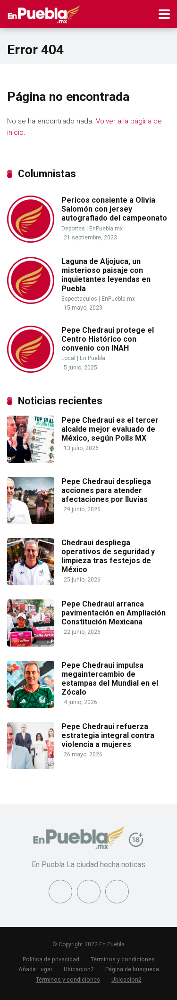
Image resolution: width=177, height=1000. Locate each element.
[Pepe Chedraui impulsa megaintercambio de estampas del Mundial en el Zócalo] (30, 705)
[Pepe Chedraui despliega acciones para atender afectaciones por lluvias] (30, 521)
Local (68, 358)
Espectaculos (79, 298)
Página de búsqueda (132, 969)
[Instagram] (117, 891)
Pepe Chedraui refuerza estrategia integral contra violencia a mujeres (107, 735)
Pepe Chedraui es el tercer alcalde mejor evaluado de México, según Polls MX (110, 429)
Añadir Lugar (35, 969)
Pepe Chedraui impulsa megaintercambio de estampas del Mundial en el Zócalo (109, 679)
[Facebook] (60, 891)
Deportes (73, 228)
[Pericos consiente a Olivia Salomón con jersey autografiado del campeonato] (30, 240)
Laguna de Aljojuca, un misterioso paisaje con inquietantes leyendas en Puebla (106, 275)
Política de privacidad (51, 959)
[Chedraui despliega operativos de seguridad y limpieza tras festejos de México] (30, 582)
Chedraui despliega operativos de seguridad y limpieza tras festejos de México (108, 556)
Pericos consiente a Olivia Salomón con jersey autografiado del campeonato (114, 209)
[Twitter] (89, 891)
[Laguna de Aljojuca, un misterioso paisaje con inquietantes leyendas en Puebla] (30, 301)
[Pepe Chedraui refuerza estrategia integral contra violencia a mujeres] (30, 766)
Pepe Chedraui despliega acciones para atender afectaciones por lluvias (106, 490)
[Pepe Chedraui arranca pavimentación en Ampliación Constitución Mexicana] (30, 643)
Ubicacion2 (79, 969)
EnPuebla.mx (106, 228)
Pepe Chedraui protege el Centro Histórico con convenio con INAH (107, 339)
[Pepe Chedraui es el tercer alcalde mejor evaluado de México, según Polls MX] (30, 460)
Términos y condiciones (123, 959)
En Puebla (92, 358)
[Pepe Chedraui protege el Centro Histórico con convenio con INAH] (30, 370)
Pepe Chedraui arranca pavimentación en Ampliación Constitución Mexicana (113, 612)
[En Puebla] (43, 13)
